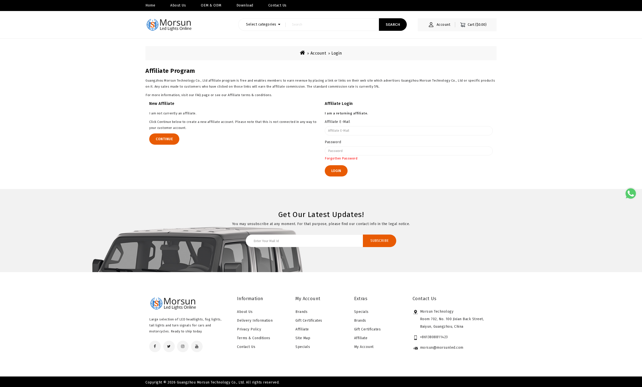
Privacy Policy (249, 329)
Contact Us (246, 347)
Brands (301, 312)
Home (150, 5)
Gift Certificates (308, 320)
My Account (364, 347)
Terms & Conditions (253, 338)
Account (318, 53)
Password (333, 142)
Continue (164, 139)
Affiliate (302, 329)
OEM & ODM (211, 5)
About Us (178, 5)
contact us (277, 5)
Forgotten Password (341, 158)
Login (336, 53)
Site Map (302, 338)
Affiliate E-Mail (337, 122)
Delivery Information (255, 320)
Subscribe (379, 241)
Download (244, 5)
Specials (302, 347)
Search (393, 24)
